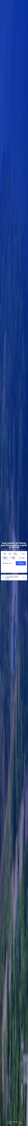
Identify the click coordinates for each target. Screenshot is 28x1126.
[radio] (4, 553)
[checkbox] (23, 554)
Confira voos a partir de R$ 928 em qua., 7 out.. (13, 549)
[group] (6, 558)
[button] (25, 2)
